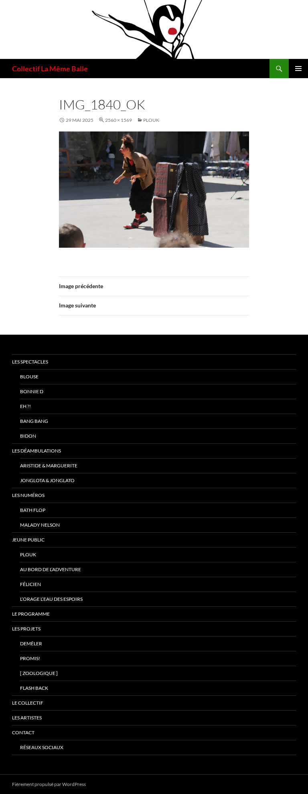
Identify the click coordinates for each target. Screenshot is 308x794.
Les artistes (27, 718)
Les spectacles (30, 362)
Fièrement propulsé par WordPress (49, 784)
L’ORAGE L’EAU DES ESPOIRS (51, 599)
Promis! (30, 658)
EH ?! (25, 406)
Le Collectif (27, 703)
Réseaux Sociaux (41, 747)
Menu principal (298, 68)
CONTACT (23, 732)
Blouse (29, 377)
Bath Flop (32, 510)
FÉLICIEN (30, 584)
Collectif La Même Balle (50, 68)
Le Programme (31, 614)
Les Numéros (28, 495)
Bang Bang (34, 421)
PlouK (151, 120)
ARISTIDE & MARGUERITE (48, 466)
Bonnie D (31, 391)
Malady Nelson (40, 525)
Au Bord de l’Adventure (50, 569)
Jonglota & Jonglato (47, 480)
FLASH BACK (34, 688)
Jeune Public (28, 540)
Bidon (28, 436)
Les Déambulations (36, 451)
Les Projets (26, 629)
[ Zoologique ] (39, 673)
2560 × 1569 (118, 120)
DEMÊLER (31, 643)
